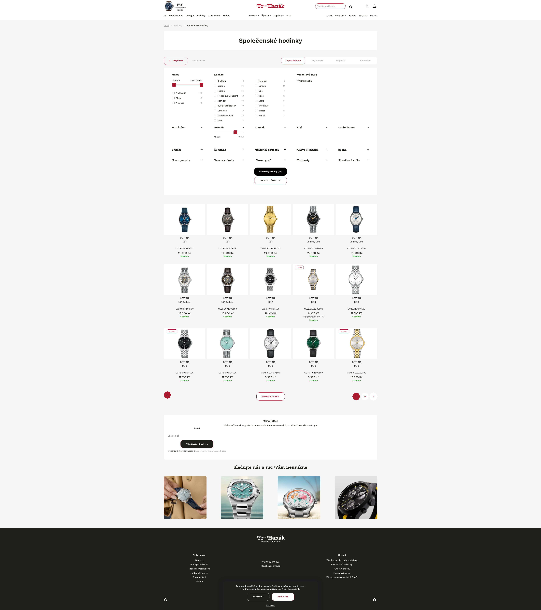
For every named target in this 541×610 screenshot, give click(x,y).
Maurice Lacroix (231, 115)
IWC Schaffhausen (231, 106)
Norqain (272, 81)
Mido (231, 120)
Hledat (351, 6)
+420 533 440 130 (270, 561)
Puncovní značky (342, 568)
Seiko (272, 101)
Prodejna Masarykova (199, 568)
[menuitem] (174, 15)
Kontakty (199, 560)
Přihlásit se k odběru (197, 444)
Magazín (363, 15)
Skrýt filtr (178, 60)
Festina (231, 91)
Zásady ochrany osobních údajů (341, 577)
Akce (189, 98)
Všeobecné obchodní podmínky (341, 560)
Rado (272, 96)
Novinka (189, 103)
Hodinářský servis (199, 573)
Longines (231, 110)
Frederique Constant (231, 96)
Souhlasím (283, 597)
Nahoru (167, 395)
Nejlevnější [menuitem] (317, 60)
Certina (231, 86)
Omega (272, 86)
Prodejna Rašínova (199, 564)
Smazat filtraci (269, 180)
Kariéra (199, 581)
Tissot (272, 110)
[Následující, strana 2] (373, 396)
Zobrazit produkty (270, 171)
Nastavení (270, 605)
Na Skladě (189, 93)
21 (365, 396)
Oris (272, 91)
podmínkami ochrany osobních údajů (211, 451)
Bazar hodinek (199, 577)
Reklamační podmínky (341, 564)
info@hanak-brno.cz (270, 566)
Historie (352, 15)
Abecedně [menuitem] (365, 60)
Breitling (231, 81)
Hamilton (231, 101)
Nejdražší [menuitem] (341, 60)
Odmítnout (258, 597)
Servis (329, 15)
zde (298, 589)
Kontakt (373, 15)
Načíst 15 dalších (270, 396)
